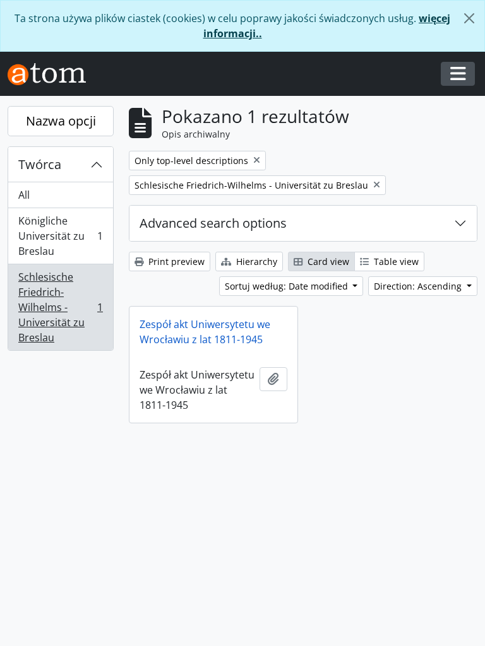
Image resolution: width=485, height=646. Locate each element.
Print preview (175, 261)
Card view (327, 261)
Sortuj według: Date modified (287, 286)
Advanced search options (213, 223)
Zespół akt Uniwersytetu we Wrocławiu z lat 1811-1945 (205, 331)
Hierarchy (255, 261)
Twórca (39, 164)
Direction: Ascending (419, 286)
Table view (395, 261)
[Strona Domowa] (52, 74)
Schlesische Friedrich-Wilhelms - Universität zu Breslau (60, 307)
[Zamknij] (469, 18)
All (24, 195)
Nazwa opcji (61, 120)
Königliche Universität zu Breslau (60, 236)
